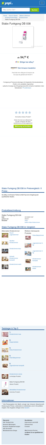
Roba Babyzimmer (38, 235)
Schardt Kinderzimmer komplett (13, 258)
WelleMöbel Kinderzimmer (17, 390)
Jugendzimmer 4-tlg (37, 252)
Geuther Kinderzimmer (13, 241)
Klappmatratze (13, 342)
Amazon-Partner (32, 430)
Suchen (35, 10)
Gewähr (27, 408)
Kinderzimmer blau (15, 248)
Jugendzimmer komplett (16, 365)
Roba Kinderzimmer (15, 350)
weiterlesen (27, 88)
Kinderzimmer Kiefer (36, 267)
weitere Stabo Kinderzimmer (32, 222)
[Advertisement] (23, 163)
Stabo (26, 220)
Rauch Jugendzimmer (14, 234)
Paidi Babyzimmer (15, 358)
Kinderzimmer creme (15, 374)
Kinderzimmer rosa (15, 334)
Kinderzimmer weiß (15, 264)
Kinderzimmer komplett (36, 259)
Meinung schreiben (23, 126)
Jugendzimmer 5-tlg (37, 244)
